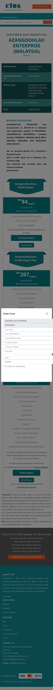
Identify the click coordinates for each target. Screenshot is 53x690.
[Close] (47, 314)
